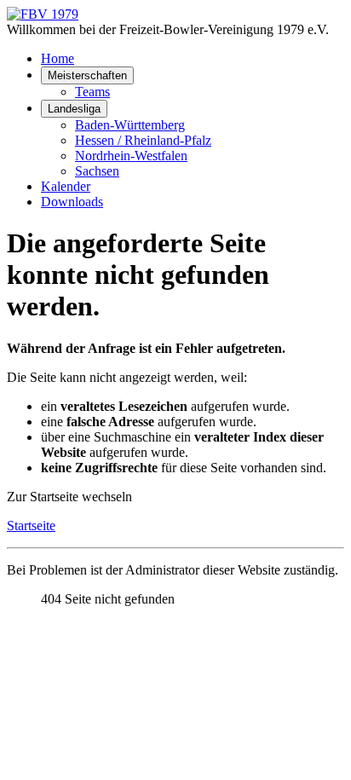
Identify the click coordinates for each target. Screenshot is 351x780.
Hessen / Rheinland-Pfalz (143, 140)
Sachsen (97, 171)
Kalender (65, 186)
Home (57, 58)
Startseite (31, 525)
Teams (92, 91)
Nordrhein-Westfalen (131, 155)
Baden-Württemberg (130, 125)
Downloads (72, 201)
